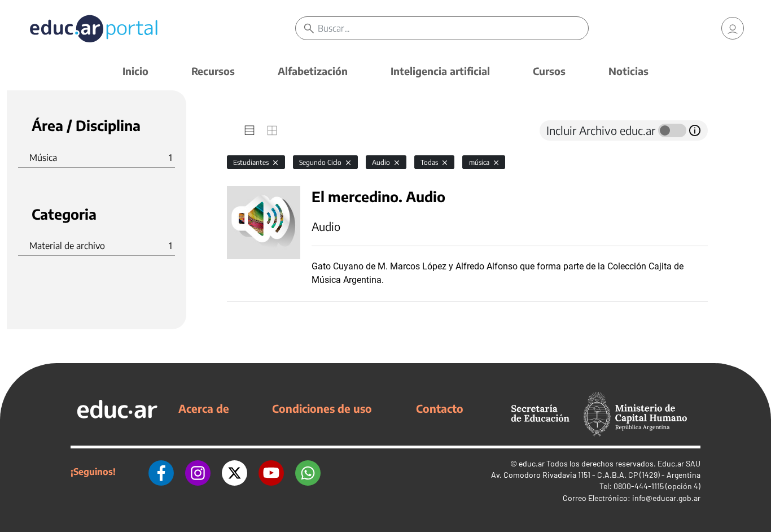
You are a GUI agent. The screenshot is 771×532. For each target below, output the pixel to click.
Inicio (135, 70)
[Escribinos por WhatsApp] (308, 471)
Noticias (628, 70)
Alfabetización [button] (313, 70)
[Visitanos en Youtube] (271, 471)
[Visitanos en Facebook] (161, 471)
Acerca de (203, 408)
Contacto (439, 408)
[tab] (249, 130)
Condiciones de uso (322, 408)
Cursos (549, 70)
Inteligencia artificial (440, 70)
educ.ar (532, 463)
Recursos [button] (213, 70)
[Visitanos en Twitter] (234, 471)
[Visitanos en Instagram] (198, 471)
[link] (732, 28)
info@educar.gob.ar (666, 498)
